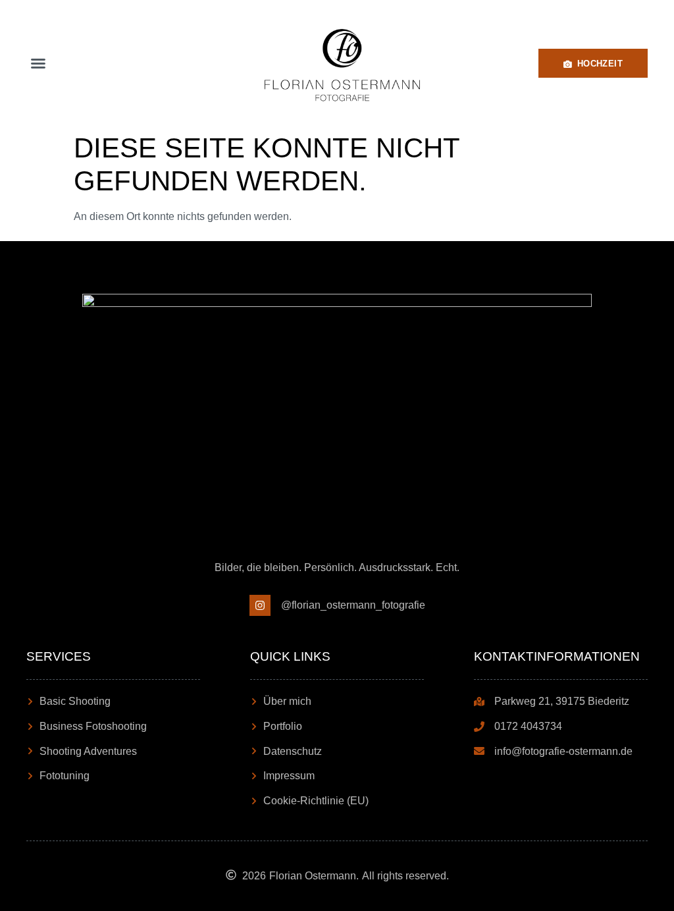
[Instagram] (260, 605)
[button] (38, 63)
